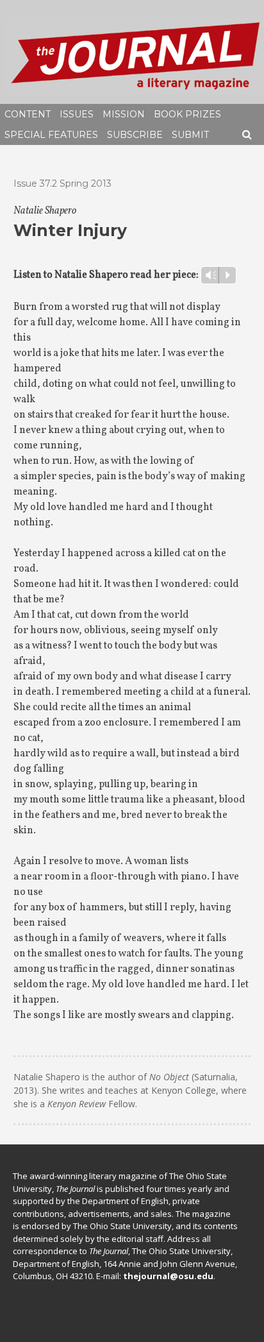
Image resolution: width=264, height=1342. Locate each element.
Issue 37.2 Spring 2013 (62, 183)
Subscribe (135, 134)
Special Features (51, 134)
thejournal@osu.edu (168, 1276)
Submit (190, 134)
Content (27, 114)
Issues (77, 114)
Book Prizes (187, 114)
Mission (124, 114)
